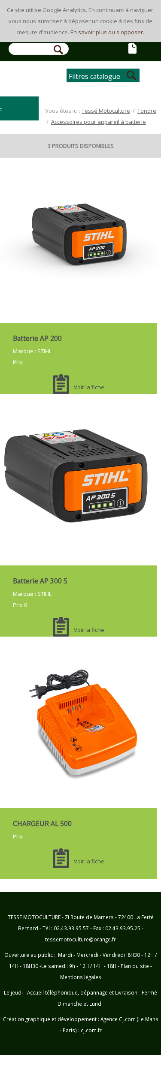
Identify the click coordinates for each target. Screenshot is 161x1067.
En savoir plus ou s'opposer (106, 32)
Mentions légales (80, 977)
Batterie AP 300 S (40, 581)
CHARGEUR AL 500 (42, 823)
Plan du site (135, 965)
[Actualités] (133, 49)
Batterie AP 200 (37, 338)
